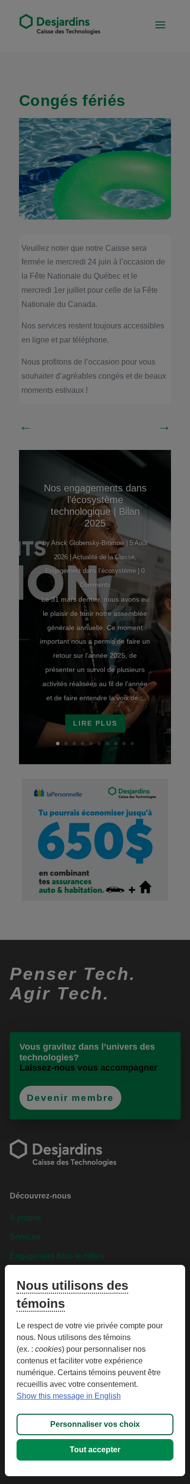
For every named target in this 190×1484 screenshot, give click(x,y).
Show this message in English (69, 1396)
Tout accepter (95, 1449)
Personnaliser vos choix (95, 1424)
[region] (95, 1370)
